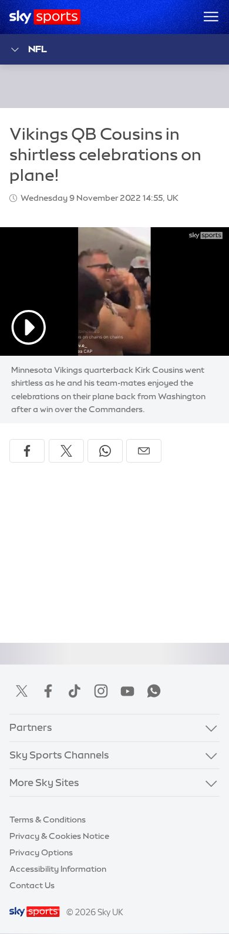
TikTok (74, 690)
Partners (30, 727)
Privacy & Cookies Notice (59, 836)
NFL (37, 48)
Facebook (48, 690)
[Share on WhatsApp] (105, 451)
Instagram (101, 690)
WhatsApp (154, 690)
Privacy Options (41, 852)
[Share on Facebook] (27, 451)
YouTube (127, 690)
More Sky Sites (44, 782)
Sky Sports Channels (59, 755)
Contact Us (32, 885)
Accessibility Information (57, 869)
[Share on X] (66, 451)
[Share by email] (143, 451)
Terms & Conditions (47, 819)
